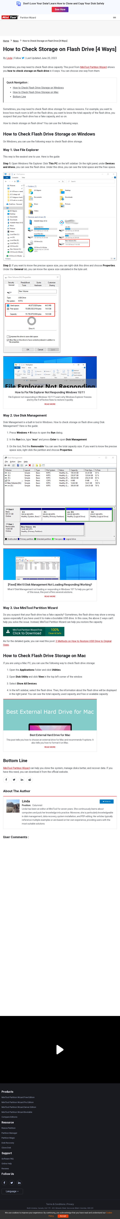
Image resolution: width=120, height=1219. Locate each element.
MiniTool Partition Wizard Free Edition (18, 1097)
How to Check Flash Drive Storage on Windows (38, 87)
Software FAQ (8, 1159)
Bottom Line (19, 96)
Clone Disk (6, 1148)
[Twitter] (23, 58)
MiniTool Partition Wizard (93, 67)
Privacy (70, 1204)
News (16, 41)
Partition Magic (8, 1138)
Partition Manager (9, 1133)
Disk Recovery (8, 1143)
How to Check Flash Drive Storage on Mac (35, 92)
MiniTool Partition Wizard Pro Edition (18, 1102)
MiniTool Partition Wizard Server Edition (19, 1107)
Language (11, 1191)
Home (6, 41)
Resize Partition (8, 1128)
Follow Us (107, 801)
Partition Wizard (28, 17)
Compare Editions (9, 1117)
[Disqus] (60, 878)
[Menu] (115, 17)
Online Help (7, 1164)
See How (60, 9)
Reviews (5, 1169)
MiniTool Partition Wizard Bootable (17, 1112)
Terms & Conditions (55, 1204)
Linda (9, 58)
